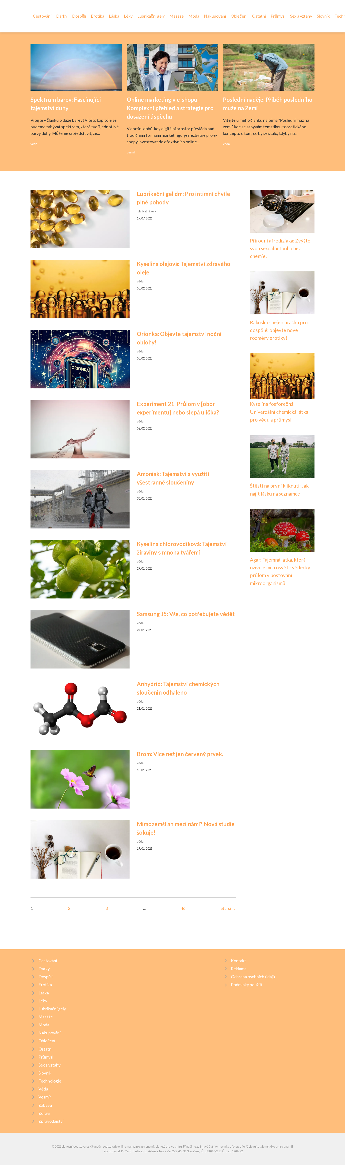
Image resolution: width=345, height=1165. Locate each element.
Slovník (323, 16)
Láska (114, 16)
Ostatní (259, 16)
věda (34, 144)
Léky (128, 16)
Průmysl (278, 16)
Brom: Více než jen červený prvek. (180, 754)
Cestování (42, 16)
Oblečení (239, 16)
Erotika (97, 16)
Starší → (228, 908)
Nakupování (215, 16)
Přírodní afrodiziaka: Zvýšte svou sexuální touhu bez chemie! (280, 248)
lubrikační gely (146, 211)
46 (183, 908)
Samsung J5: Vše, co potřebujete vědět (186, 613)
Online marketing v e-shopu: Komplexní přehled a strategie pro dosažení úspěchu (170, 108)
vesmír (131, 152)
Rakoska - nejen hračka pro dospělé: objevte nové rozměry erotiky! (279, 330)
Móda (193, 16)
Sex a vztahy (301, 16)
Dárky (61, 16)
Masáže (176, 16)
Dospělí (79, 16)
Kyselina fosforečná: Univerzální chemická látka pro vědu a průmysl (279, 411)
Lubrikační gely (151, 16)
